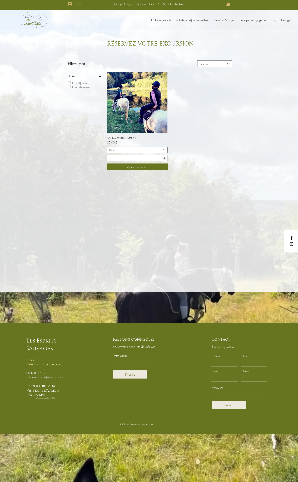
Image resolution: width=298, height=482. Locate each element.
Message (217, 387)
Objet (245, 371)
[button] (228, 4)
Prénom (216, 356)
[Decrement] (109, 158)
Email (215, 371)
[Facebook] (291, 238)
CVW (132, 424)
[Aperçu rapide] (137, 102)
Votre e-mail (120, 355)
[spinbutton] (137, 158)
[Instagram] (291, 244)
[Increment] (165, 158)
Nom (244, 356)
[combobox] (214, 63)
